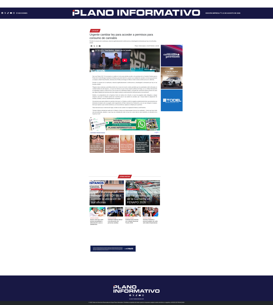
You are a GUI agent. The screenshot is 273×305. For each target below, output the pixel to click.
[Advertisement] (125, 163)
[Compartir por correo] (99, 46)
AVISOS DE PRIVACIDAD (177, 302)
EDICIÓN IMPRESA (213, 13)
